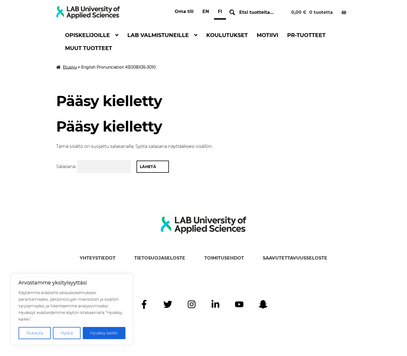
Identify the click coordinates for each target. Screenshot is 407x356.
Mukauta (34, 333)
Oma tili (184, 11)
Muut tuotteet (88, 48)
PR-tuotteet (306, 35)
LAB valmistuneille (158, 35)
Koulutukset (227, 35)
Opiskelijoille (87, 35)
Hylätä (67, 333)
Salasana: (66, 166)
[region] (72, 309)
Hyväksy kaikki (104, 333)
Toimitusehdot (224, 258)
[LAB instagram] (191, 304)
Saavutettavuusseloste (295, 258)
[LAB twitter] (167, 304)
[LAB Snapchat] (263, 304)
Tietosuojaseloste (159, 258)
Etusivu (70, 67)
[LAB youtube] (239, 304)
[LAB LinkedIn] (215, 304)
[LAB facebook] (144, 304)
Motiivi (267, 35)
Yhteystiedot (97, 258)
